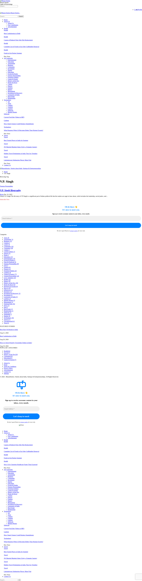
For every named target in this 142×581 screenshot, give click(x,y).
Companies (11, 67)
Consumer (8, 248)
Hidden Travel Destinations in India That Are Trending (20, 153)
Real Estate (11, 96)
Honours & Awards (11, 286)
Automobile (11, 63)
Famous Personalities (14, 75)
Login (136, 9)
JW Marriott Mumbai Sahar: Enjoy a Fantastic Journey (20, 147)
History (10, 89)
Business (10, 65)
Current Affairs (9, 252)
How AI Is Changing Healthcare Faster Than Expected (20, 464)
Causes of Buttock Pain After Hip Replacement (18, 40)
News (6, 305)
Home (6, 20)
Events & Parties (13, 74)
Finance (7, 269)
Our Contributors (13, 25)
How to (7, 288)
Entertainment (12, 60)
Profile (140, 9)
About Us (7, 21)
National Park (9, 304)
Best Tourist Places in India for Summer (16, 140)
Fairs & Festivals (10, 262)
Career (7, 245)
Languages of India (14, 95)
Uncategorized (9, 321)
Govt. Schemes (10, 278)
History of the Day (13, 81)
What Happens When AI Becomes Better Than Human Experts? (23, 130)
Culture (10, 84)
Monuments (11, 91)
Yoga (6, 323)
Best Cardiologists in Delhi (12, 33)
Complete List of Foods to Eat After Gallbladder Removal (21, 46)
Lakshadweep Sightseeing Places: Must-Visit (17, 160)
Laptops (10, 109)
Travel (6, 135)
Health (6, 28)
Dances (10, 86)
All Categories (8, 58)
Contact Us (7, 165)
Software (10, 110)
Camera (10, 105)
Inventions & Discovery (15, 93)
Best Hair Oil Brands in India (9, 329)
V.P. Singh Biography (10, 190)
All (9, 102)
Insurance (8, 292)
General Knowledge (11, 276)
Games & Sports (13, 79)
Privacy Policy (8, 368)
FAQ (6, 265)
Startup (10, 70)
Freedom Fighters (13, 77)
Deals (6, 255)
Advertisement (12, 27)
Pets (6, 307)
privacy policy (74, 231)
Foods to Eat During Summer (13, 53)
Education (11, 62)
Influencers (8, 290)
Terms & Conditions (10, 366)
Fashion (10, 88)
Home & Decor (12, 82)
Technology (7, 100)
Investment (11, 69)
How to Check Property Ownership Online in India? (16, 343)
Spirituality (8, 314)
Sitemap (6, 373)
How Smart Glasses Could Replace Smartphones (19, 124)
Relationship (11, 98)
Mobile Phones (12, 112)
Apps (9, 103)
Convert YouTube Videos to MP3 (14, 117)
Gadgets (10, 107)
